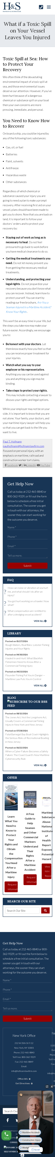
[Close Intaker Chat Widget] (52, 1086)
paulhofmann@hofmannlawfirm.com (23, 446)
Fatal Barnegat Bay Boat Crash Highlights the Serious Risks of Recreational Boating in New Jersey (27, 738)
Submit (28, 565)
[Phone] (41, 7)
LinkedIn (31, 465)
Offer (12, 777)
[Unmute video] (36, 1117)
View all (39, 621)
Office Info (23, 1079)
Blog (11, 698)
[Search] (45, 910)
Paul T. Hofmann (12, 441)
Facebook (12, 465)
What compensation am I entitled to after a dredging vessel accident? (25, 612)
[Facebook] (8, 1120)
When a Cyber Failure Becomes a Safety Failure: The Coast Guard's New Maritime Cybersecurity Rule (27, 755)
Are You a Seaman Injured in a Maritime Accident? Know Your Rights (28, 307)
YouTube (45, 465)
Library (14, 633)
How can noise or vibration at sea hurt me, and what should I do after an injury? (26, 591)
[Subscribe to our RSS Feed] (27, 705)
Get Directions (22, 1083)
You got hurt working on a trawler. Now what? (27, 603)
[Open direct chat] (47, 1086)
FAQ (10, 580)
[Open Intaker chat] (22, 1155)
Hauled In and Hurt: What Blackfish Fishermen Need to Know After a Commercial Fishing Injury (24, 662)
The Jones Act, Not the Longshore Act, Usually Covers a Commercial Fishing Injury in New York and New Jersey (26, 721)
